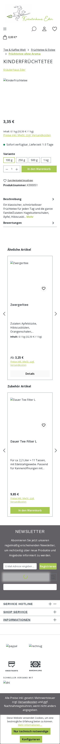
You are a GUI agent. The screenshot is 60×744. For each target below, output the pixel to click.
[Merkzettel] (54, 28)
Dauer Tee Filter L (23, 441)
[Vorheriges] (4, 313)
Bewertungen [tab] (12, 223)
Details (30, 374)
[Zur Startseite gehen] (30, 13)
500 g (34, 160)
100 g (9, 160)
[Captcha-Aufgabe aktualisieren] (53, 577)
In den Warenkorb (39, 169)
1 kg (46, 160)
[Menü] (5, 28)
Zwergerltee (19, 305)
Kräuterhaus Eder (14, 70)
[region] (30, 97)
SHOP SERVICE (15, 612)
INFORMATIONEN (16, 620)
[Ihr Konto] (44, 28)
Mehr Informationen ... (30, 724)
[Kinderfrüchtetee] (30, 97)
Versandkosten (27, 702)
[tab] (29, 208)
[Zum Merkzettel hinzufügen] (43, 288)
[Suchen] (33, 28)
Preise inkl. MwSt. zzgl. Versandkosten (27, 135)
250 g (21, 160)
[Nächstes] (55, 313)
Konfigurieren (31, 739)
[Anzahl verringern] (6, 169)
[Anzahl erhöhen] (16, 169)
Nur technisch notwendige (31, 731)
